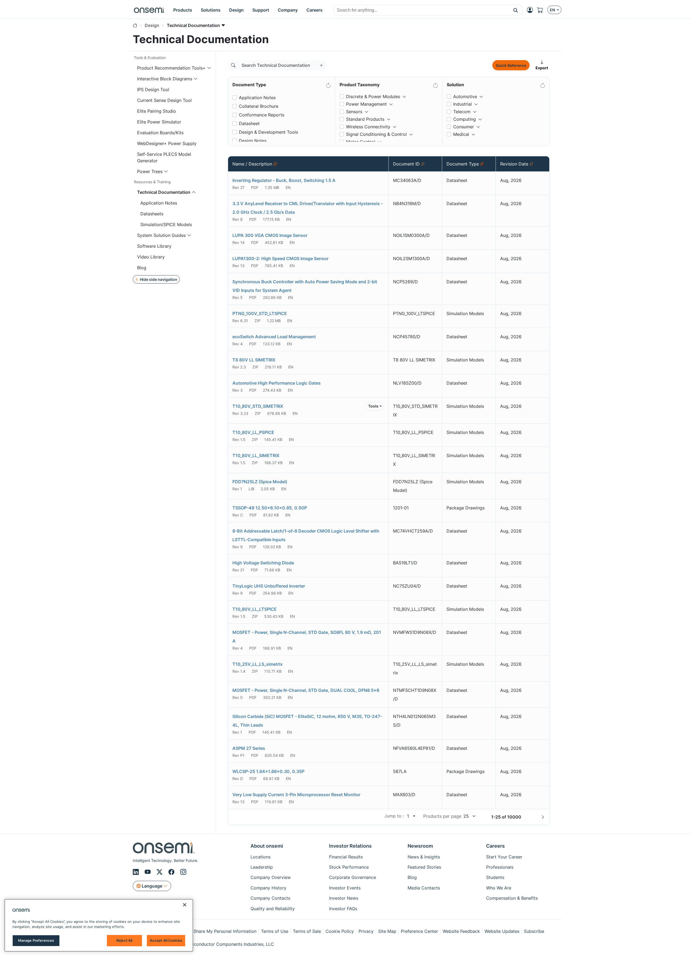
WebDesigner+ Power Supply (167, 143)
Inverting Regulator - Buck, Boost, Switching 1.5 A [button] (284, 180)
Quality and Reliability (272, 908)
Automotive (465, 96)
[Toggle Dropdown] (404, 94)
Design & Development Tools (268, 132)
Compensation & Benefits (512, 898)
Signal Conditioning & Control (376, 134)
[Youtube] (148, 871)
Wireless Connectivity (368, 126)
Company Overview (270, 877)
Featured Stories (424, 867)
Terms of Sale (307, 931)
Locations (260, 857)
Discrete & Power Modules (373, 96)
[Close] (185, 905)
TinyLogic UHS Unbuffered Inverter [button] (268, 586)
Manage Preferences (36, 940)
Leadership (261, 867)
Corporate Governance (352, 877)
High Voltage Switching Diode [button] (263, 562)
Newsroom (420, 846)
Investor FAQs (343, 908)
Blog (141, 267)
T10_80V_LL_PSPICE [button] (253, 432)
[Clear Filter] (328, 84)
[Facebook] (172, 871)
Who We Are (498, 888)
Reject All (124, 940)
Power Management (366, 104)
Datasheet (249, 123)
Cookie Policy (340, 931)
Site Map (387, 931)
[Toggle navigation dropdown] (209, 68)
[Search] (233, 65)
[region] (98, 925)
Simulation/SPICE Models (166, 224)
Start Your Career (504, 857)
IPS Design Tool (153, 89)
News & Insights (424, 857)
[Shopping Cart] (542, 10)
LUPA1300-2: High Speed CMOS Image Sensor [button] (280, 258)
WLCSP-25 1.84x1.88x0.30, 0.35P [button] (268, 771)
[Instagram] (183, 871)
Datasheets (151, 213)
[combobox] (421, 10)
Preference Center (419, 931)
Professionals (499, 867)
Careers (495, 846)
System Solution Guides (161, 235)
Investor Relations (350, 846)
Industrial (462, 104)
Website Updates (502, 931)
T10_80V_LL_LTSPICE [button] (254, 609)
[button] (516, 10)
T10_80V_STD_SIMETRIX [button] (257, 406)
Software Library (154, 246)
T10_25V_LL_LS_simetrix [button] (257, 664)
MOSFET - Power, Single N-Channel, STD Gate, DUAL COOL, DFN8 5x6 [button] (305, 690)
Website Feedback (461, 931)
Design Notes (252, 140)
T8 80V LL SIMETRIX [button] (253, 360)
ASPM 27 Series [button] (248, 748)
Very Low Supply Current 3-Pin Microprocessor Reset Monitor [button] (296, 794)
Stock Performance (349, 867)
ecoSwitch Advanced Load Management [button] (274, 336)
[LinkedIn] (136, 871)
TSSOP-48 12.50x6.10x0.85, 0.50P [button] (269, 507)
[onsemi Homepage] (149, 10)
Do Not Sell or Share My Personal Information (209, 931)
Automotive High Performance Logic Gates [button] (276, 383)
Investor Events (345, 888)
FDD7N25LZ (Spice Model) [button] (259, 481)
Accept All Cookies (166, 940)
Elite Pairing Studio (156, 111)
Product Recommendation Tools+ (171, 68)
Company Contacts (270, 898)
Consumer (463, 126)
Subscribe (534, 931)
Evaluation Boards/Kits (160, 132)
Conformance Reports (261, 115)
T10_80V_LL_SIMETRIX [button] (255, 455)
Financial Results (346, 857)
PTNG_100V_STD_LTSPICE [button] (259, 313)
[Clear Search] (321, 65)
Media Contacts (424, 888)
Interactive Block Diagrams (164, 78)
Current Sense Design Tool (164, 100)
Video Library (151, 257)
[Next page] (542, 816)
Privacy (366, 931)
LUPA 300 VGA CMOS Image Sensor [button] (269, 235)
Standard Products (365, 119)
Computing (464, 119)
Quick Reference (511, 65)
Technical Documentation (163, 192)
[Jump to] (413, 816)
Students (495, 877)
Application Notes (158, 203)
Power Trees (149, 171)
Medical (461, 134)
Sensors (354, 111)
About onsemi (266, 846)
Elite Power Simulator (159, 122)
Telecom (461, 111)
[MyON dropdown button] (531, 10)
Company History (268, 888)
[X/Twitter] (160, 871)
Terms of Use (274, 931)
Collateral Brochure (258, 106)
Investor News (343, 898)
